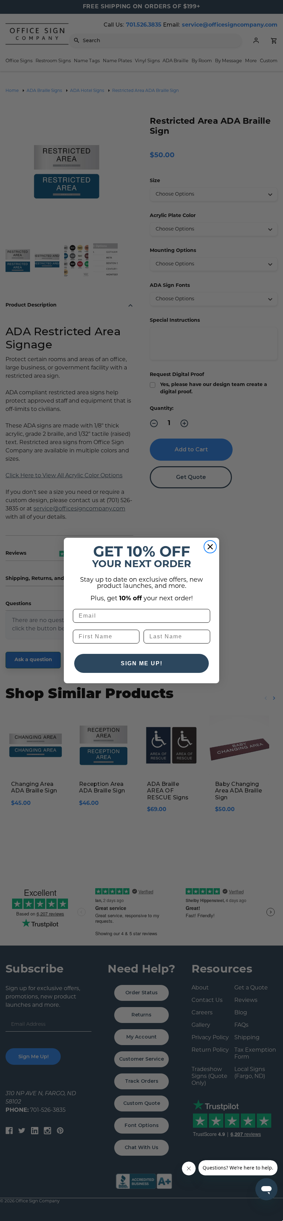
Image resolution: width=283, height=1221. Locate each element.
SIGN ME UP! (142, 663)
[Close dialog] (210, 546)
